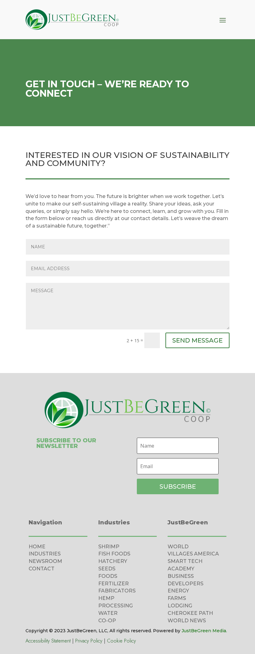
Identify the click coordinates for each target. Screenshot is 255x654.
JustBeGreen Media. (204, 630)
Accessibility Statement (48, 640)
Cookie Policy (121, 640)
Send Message (197, 340)
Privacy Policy (88, 640)
